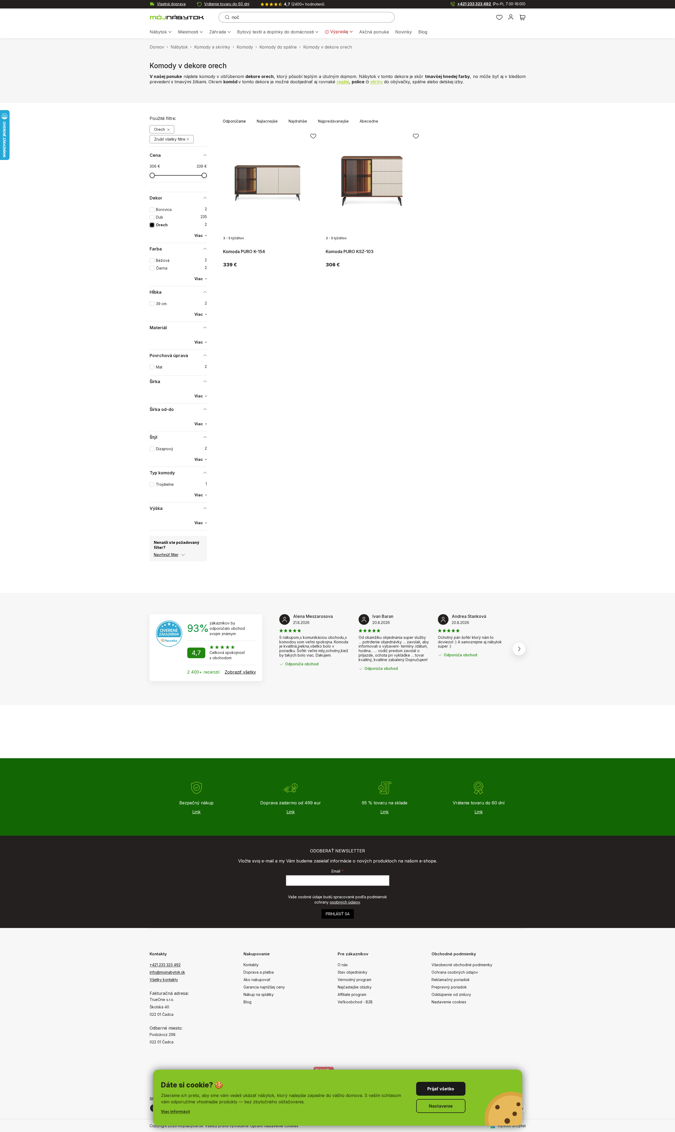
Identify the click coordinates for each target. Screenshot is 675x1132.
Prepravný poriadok (449, 987)
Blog (247, 1002)
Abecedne (369, 121)
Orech (160, 129)
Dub (181, 217)
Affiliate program (352, 994)
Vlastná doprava (171, 4)
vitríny (376, 81)
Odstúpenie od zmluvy (451, 994)
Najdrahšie (298, 121)
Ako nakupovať (256, 979)
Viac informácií (175, 1111)
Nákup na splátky (258, 994)
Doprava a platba (258, 972)
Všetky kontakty (164, 979)
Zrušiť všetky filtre (169, 139)
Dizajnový (181, 448)
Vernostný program (354, 979)
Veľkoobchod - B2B (355, 1002)
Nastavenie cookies (449, 1002)
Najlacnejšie (267, 121)
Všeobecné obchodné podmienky (462, 964)
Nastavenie (441, 1106)
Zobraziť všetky (240, 672)
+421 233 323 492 (491, 4)
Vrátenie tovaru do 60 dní (226, 4)
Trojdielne (181, 484)
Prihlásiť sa (338, 914)
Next (519, 649)
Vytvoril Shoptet (512, 1126)
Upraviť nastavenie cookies (274, 1126)
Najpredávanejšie (333, 121)
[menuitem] (161, 32)
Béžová (181, 260)
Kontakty (251, 964)
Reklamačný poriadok (451, 979)
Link (196, 811)
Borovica (181, 209)
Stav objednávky (352, 972)
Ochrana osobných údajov (455, 972)
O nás (343, 964)
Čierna (181, 268)
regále (343, 81)
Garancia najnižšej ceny (264, 987)
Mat (181, 367)
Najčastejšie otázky (355, 987)
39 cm (181, 303)
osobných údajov (345, 902)
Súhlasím (440, 1089)
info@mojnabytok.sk (167, 972)
